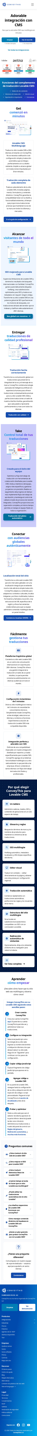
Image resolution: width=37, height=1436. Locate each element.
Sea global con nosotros (17, 316)
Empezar (10, 40)
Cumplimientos (7, 1401)
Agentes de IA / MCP (8, 1332)
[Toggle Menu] (32, 4)
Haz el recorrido (27, 40)
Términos (5, 1398)
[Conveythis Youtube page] (29, 1425)
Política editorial (7, 1412)
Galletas (4, 1407)
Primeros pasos (7, 1369)
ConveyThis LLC (18, 1432)
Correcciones (6, 1415)
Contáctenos (19, 1275)
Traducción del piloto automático (17, 517)
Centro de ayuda (7, 1372)
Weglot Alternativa (8, 1378)
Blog (3, 1375)
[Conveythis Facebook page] (18, 1425)
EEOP (3, 1404)
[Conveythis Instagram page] (23, 1425)
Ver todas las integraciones (18, 50)
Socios (4, 1349)
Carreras (4, 1358)
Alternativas (5, 1381)
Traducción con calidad (17, 415)
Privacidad (5, 1395)
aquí (9, 1021)
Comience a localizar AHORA (17, 618)
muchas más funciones (17, 1134)
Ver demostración (27, 1307)
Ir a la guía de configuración (17, 219)
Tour (3, 1337)
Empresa (4, 1329)
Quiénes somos (7, 1346)
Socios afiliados (7, 1352)
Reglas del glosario (15, 1129)
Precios (4, 1326)
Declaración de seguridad (10, 1409)
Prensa (4, 1355)
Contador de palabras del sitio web (13, 1384)
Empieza (9, 1307)
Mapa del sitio (6, 1361)
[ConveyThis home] (11, 4)
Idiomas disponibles (8, 1335)
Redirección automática (17, 1132)
